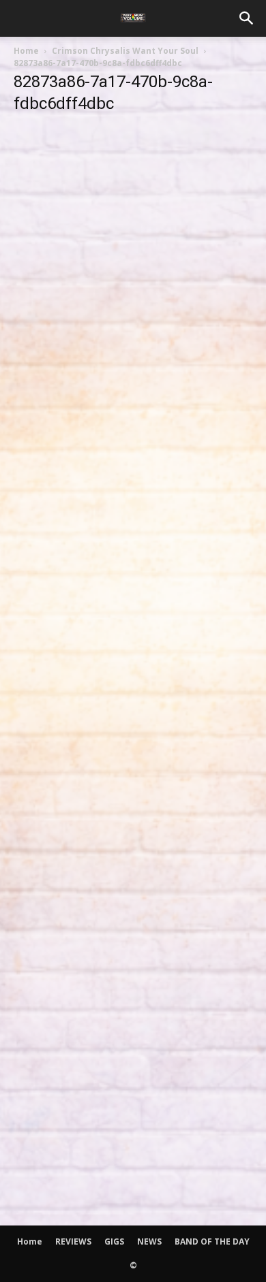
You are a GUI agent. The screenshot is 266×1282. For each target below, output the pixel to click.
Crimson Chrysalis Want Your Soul (125, 51)
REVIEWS (73, 1241)
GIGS (114, 1241)
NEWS (149, 1241)
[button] (247, 18)
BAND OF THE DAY (212, 1241)
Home (26, 51)
